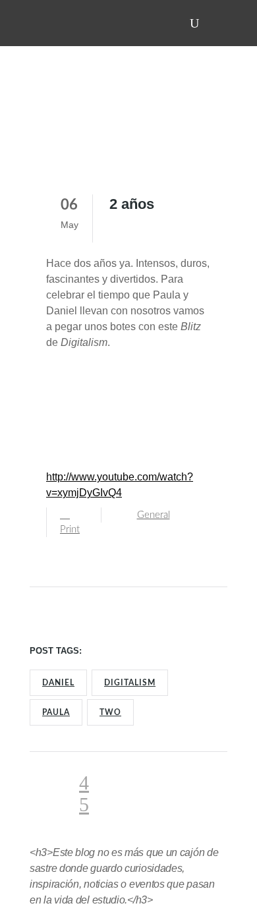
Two (110, 712)
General (153, 515)
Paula (56, 712)
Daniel (58, 683)
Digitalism (130, 683)
